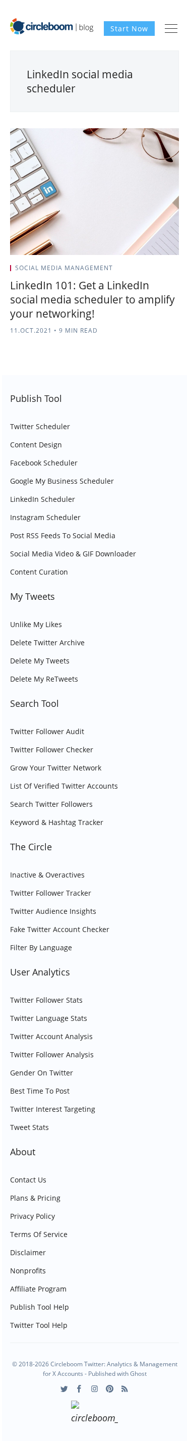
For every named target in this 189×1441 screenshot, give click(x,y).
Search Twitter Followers (51, 804)
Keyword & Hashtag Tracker (56, 822)
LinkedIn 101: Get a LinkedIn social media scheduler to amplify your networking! (92, 299)
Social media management (64, 268)
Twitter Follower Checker (51, 749)
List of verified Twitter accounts (64, 786)
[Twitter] (64, 1388)
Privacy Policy (32, 1216)
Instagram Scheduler (45, 517)
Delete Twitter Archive (47, 642)
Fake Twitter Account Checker (59, 929)
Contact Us (28, 1180)
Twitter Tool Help (39, 1325)
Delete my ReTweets (44, 679)
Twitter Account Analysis (51, 1036)
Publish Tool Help (39, 1307)
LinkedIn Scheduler (42, 499)
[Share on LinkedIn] (164, 271)
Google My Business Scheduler (62, 481)
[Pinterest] (109, 1388)
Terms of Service (39, 1234)
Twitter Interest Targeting (52, 1109)
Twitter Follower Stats (46, 1000)
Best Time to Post (40, 1091)
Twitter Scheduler (40, 426)
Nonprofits (28, 1270)
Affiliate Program (38, 1289)
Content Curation (39, 572)
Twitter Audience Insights (53, 911)
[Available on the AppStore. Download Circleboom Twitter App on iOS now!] (94, 1414)
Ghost (138, 1373)
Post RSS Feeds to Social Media (62, 535)
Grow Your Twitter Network (55, 768)
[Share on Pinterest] (176, 271)
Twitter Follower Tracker (50, 893)
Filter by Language (41, 947)
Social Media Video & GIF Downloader (73, 553)
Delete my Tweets (40, 660)
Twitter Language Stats (48, 1018)
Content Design (36, 444)
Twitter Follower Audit (47, 731)
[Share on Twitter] (139, 271)
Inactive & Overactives (47, 875)
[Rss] (124, 1388)
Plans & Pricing (35, 1198)
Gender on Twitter (41, 1072)
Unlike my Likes (36, 624)
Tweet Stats (29, 1127)
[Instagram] (94, 1388)
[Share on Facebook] (152, 271)
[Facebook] (79, 1388)
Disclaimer (28, 1252)
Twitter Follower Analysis (52, 1054)
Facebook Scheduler (44, 463)
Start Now (129, 28)
